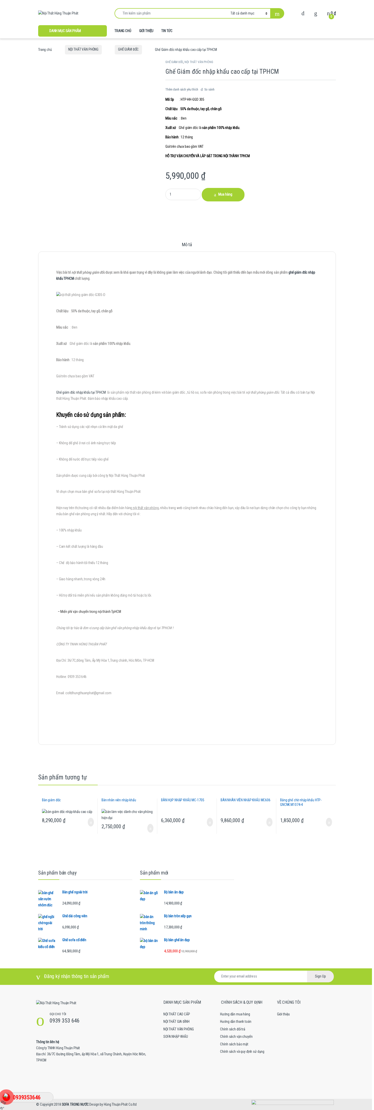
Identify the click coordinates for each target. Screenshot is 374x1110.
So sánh (209, 89)
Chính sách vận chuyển (236, 1036)
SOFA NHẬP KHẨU (175, 1036)
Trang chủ (45, 49)
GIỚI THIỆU (146, 31)
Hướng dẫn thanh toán (235, 1021)
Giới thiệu (283, 1014)
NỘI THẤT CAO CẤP (176, 1014)
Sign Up (320, 976)
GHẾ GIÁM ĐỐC (128, 49)
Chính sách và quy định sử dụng (242, 1051)
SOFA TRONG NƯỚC (75, 1104)
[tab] (187, 246)
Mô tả (187, 244)
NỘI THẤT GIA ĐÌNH (176, 1021)
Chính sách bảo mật (234, 1044)
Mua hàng (225, 194)
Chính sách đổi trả (232, 1029)
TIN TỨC (166, 31)
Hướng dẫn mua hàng (235, 1014)
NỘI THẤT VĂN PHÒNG (83, 49)
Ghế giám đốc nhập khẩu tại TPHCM (81, 392)
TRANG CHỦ (122, 31)
